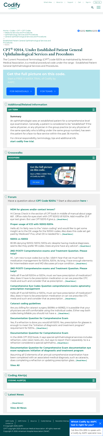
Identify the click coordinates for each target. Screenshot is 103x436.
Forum (12, 197)
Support (70, 2)
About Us (59, 2)
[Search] (92, 7)
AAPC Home (22, 421)
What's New (48, 2)
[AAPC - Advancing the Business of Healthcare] (12, 6)
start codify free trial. (22, 141)
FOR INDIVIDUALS (19, 91)
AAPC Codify (9, 421)
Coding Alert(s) (17, 375)
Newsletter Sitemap (62, 421)
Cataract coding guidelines (25, 303)
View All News (18, 408)
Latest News (16, 394)
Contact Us (9, 423)
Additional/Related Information (27, 104)
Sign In (88, 2)
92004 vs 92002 (19, 239)
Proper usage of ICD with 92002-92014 (31, 224)
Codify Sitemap (46, 421)
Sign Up (97, 2)
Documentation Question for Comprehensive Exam (39, 318)
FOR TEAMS (46, 91)
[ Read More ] (62, 219)
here (83, 200)
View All (15, 365)
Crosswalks (15, 152)
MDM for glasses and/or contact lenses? (32, 209)
